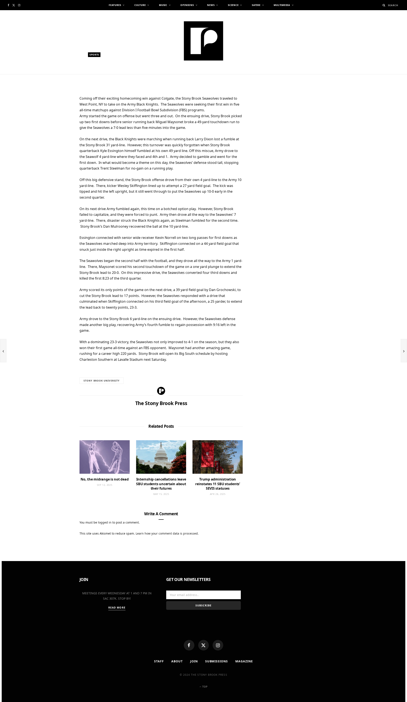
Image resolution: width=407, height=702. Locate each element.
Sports (94, 54)
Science (233, 5)
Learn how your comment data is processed (167, 533)
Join (194, 661)
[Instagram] (218, 645)
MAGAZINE (244, 661)
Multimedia (282, 5)
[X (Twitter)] (203, 645)
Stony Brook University (102, 380)
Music (163, 5)
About (177, 661)
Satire (256, 5)
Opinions (187, 5)
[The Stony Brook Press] (203, 41)
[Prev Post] (3, 350)
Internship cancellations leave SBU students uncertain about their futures (161, 484)
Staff (159, 661)
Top (205, 686)
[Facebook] (189, 645)
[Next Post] (404, 350)
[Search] (384, 5)
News (211, 5)
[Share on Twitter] (59, 123)
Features (115, 5)
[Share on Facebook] (59, 112)
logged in (105, 522)
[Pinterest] (59, 133)
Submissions (216, 661)
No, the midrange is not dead (104, 479)
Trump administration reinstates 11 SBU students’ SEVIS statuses (217, 484)
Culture (140, 5)
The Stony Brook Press (109, 75)
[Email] (59, 143)
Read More (116, 607)
